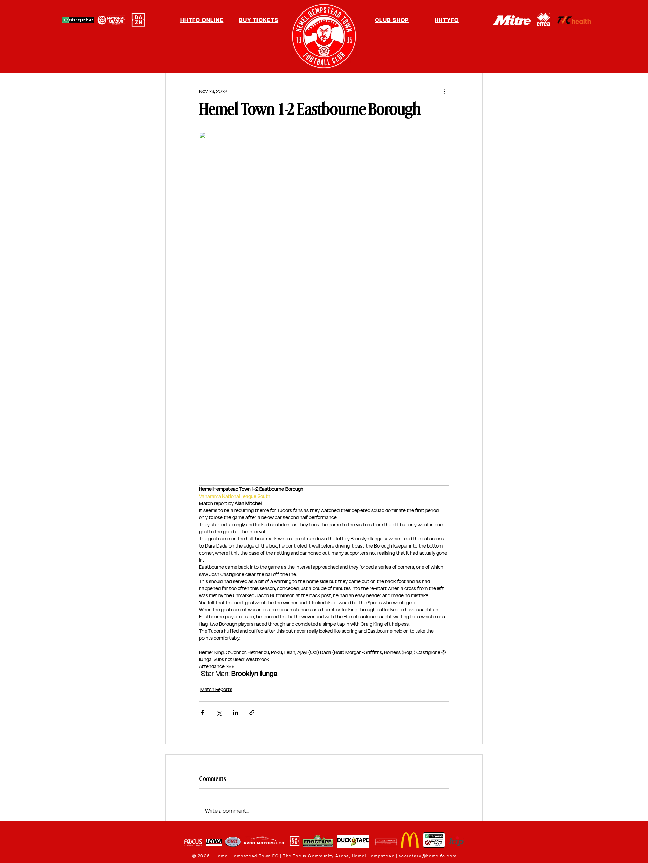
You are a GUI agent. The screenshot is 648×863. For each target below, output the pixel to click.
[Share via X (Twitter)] (219, 712)
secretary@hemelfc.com (428, 855)
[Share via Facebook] (202, 712)
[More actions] (445, 91)
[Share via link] (252, 712)
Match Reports (216, 689)
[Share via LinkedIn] (235, 712)
